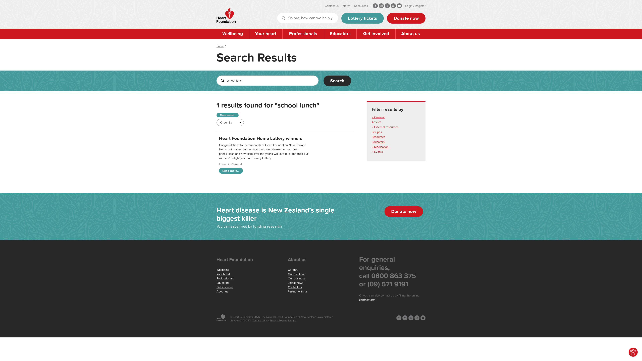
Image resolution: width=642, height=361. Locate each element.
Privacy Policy (278, 320)
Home (220, 46)
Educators (340, 33)
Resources (361, 6)
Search (337, 81)
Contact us (332, 6)
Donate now (406, 18)
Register (420, 6)
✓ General (378, 117)
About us (410, 33)
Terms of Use (260, 320)
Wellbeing (232, 33)
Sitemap (292, 320)
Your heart (265, 33)
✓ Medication (380, 147)
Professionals (303, 33)
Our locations (296, 274)
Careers (293, 270)
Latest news (295, 283)
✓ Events (377, 152)
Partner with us (297, 291)
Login (408, 6)
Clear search (227, 115)
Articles (376, 122)
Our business (296, 278)
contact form (367, 300)
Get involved (376, 33)
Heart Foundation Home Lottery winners (260, 138)
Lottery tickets (362, 18)
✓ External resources (385, 127)
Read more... (231, 171)
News (346, 6)
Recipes (377, 132)
